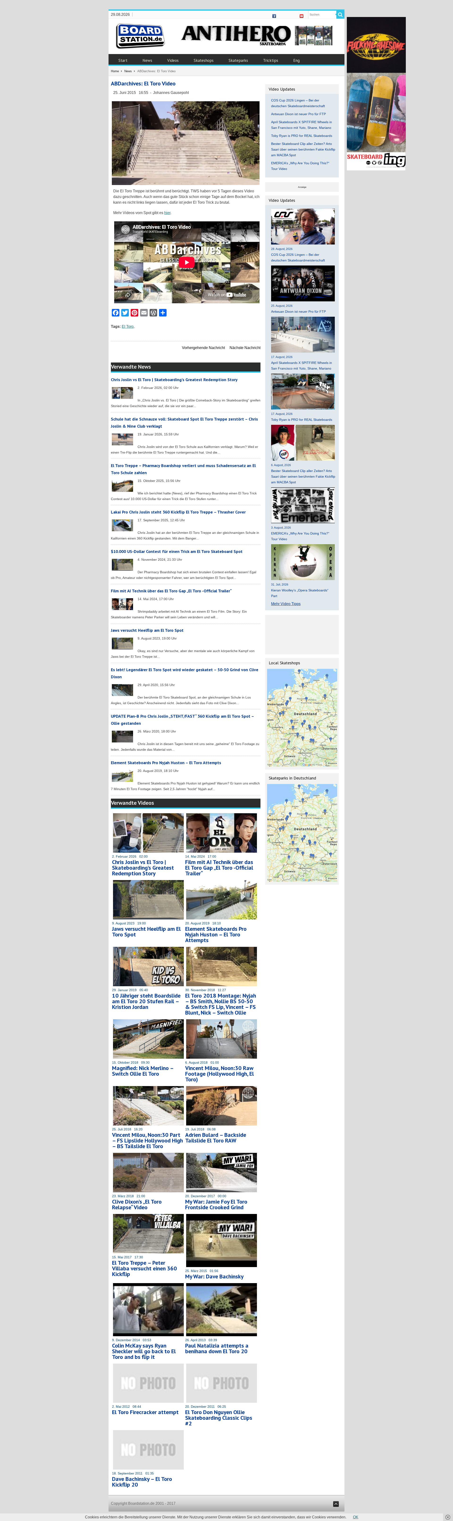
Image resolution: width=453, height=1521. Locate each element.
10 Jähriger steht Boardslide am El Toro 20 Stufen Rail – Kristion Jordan (146, 1001)
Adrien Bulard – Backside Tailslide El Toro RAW (215, 1137)
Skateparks (238, 60)
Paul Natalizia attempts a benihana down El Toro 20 (216, 1348)
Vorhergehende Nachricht (203, 348)
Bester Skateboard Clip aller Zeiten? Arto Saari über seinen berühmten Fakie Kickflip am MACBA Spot (303, 149)
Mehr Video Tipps (286, 604)
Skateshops (204, 60)
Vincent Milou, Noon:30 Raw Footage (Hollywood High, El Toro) (219, 1073)
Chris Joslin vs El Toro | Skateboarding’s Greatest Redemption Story (174, 379)
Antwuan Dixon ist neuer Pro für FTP (298, 114)
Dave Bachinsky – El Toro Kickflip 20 (142, 1481)
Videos (173, 60)
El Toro (128, 326)
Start (122, 60)
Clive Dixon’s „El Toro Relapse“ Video (137, 1204)
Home (115, 71)
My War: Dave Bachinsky (214, 1276)
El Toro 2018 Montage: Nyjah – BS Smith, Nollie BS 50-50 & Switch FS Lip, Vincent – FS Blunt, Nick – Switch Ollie (220, 1004)
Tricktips (270, 60)
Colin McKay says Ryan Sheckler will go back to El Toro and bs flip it (144, 1351)
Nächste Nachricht (245, 348)
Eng (296, 60)
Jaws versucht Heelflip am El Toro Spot (147, 630)
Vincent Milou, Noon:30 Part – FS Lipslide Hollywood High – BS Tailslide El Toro (147, 1140)
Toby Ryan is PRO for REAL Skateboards (301, 136)
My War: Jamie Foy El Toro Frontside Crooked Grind (216, 1204)
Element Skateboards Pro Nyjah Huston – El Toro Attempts (166, 762)
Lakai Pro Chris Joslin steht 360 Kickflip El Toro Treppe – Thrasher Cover (178, 512)
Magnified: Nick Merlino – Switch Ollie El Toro (142, 1070)
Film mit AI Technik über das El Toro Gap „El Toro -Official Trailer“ (171, 591)
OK (355, 1517)
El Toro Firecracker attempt (145, 1412)
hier (167, 213)
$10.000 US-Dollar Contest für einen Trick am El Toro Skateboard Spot (177, 551)
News (147, 60)
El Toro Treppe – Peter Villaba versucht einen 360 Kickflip (144, 1268)
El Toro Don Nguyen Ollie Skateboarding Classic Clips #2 (218, 1417)
